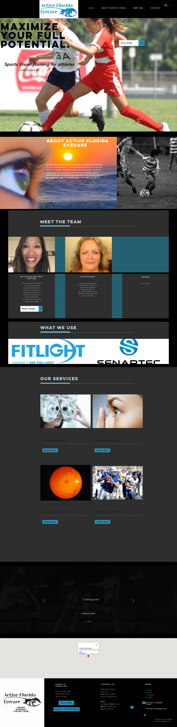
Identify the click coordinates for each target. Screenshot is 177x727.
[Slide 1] (86, 621)
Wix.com (167, 721)
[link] (65, 440)
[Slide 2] (88, 621)
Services (151, 695)
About (150, 693)
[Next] (133, 601)
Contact (150, 697)
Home (150, 690)
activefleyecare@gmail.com (110, 704)
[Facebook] (145, 715)
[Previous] (44, 601)
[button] (50, 450)
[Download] (144, 702)
